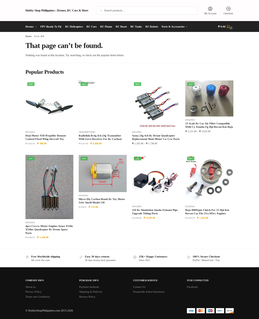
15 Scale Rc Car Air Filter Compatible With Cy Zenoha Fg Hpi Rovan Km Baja (209, 125)
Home (28, 36)
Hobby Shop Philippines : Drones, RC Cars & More (56, 10)
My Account (210, 13)
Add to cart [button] (49, 150)
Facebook (192, 286)
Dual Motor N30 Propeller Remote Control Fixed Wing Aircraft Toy (45, 137)
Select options (156, 150)
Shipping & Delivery (90, 291)
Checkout (228, 13)
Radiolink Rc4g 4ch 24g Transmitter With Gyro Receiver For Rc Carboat (100, 137)
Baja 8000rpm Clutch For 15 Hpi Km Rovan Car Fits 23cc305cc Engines (207, 212)
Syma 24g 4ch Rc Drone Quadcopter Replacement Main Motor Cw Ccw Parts (156, 137)
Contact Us (139, 286)
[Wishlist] (68, 85)
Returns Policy (87, 296)
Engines (30, 132)
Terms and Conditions (37, 296)
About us (30, 286)
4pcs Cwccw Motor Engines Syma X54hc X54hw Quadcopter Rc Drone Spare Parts (49, 229)
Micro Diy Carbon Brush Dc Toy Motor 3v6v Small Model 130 (102, 201)
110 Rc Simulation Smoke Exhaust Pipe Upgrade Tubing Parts (155, 212)
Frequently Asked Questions (148, 291)
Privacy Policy (33, 291)
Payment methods (89, 286)
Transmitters (87, 132)
